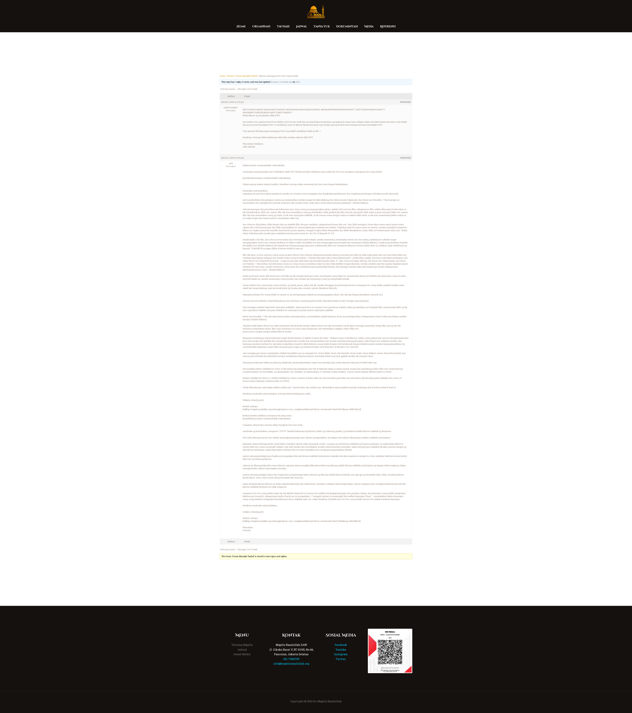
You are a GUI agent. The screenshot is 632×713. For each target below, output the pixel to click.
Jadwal (242, 649)
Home (222, 76)
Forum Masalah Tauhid (246, 76)
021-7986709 (291, 659)
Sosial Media (242, 654)
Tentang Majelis (242, 644)
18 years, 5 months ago (281, 82)
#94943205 (405, 102)
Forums (230, 76)
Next (416, 651)
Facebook (341, 644)
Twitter (341, 659)
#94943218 (405, 157)
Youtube (340, 649)
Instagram (341, 654)
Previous (363, 651)
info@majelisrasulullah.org (291, 663)
